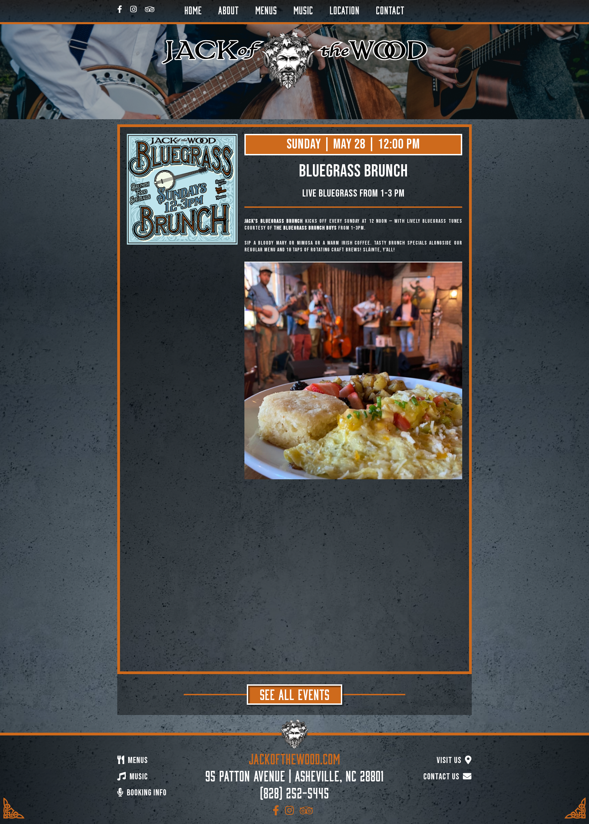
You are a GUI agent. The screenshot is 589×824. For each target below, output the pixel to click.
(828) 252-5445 (294, 791)
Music (303, 9)
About (228, 9)
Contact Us (442, 777)
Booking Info (146, 793)
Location (345, 9)
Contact (390, 9)
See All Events (295, 693)
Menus (266, 9)
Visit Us (450, 760)
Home (193, 9)
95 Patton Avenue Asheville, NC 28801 (294, 774)
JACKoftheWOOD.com (295, 757)
